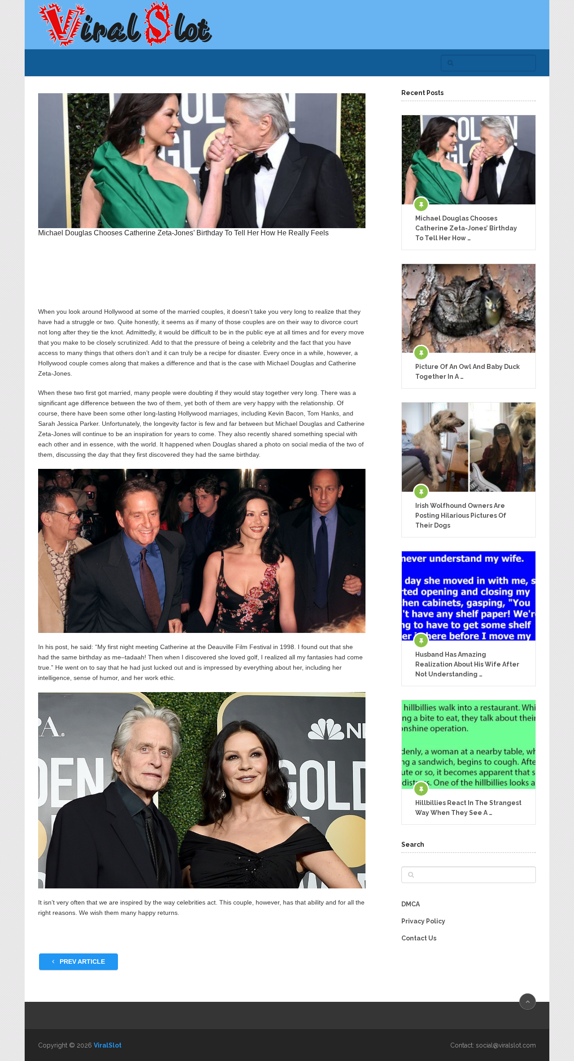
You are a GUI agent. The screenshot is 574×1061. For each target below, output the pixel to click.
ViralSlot (108, 1045)
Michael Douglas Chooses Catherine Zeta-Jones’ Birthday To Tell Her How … (466, 228)
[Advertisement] (202, 276)
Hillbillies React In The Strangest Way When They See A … (468, 807)
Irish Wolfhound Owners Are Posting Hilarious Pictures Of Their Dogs (460, 515)
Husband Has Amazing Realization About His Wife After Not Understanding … (467, 664)
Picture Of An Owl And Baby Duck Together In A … (467, 371)
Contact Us (418, 938)
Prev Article (81, 961)
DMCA (410, 904)
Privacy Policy (423, 921)
